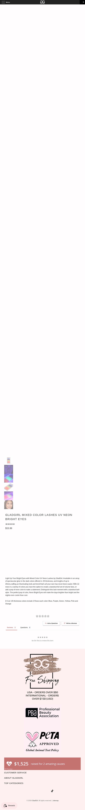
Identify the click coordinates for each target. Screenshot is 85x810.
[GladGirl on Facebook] (37, 791)
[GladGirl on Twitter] (33, 791)
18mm (52, 557)
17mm (45, 557)
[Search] (77, 2)
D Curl (9, 537)
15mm (30, 557)
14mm (23, 557)
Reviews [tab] (10, 627)
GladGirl (35, 800)
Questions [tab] (24, 627)
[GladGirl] (42, 2)
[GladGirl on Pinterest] (45, 791)
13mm (16, 557)
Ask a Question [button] (52, 623)
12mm (9, 557)
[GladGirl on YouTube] (41, 791)
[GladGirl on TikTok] (52, 791)
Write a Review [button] (71, 623)
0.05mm (9, 547)
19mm (60, 557)
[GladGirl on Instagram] (49, 791)
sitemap (56, 800)
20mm (67, 557)
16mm (38, 557)
